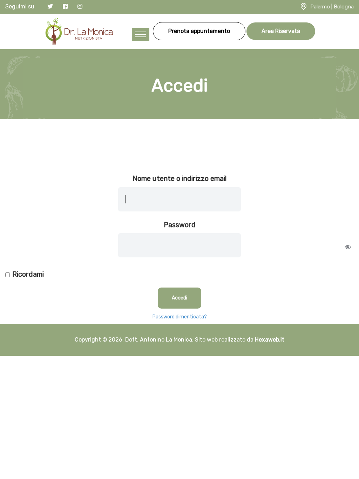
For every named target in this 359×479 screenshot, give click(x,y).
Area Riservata (281, 31)
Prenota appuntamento (199, 31)
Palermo (320, 7)
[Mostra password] (348, 247)
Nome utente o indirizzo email (179, 178)
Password (180, 225)
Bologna (344, 7)
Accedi (179, 298)
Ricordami (28, 274)
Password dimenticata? (180, 317)
